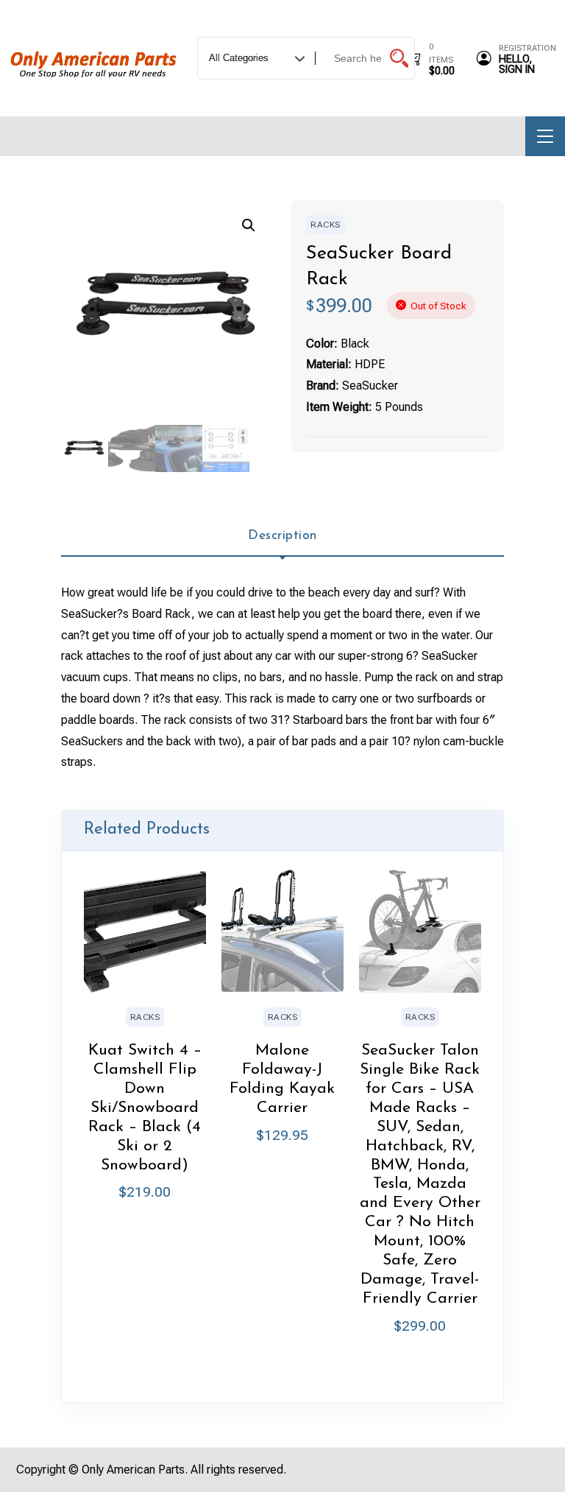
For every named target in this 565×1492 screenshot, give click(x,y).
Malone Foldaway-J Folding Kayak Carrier (282, 1079)
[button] (248, 225)
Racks (325, 224)
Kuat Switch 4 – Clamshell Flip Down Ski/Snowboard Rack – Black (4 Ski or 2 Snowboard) (145, 1107)
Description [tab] (282, 535)
